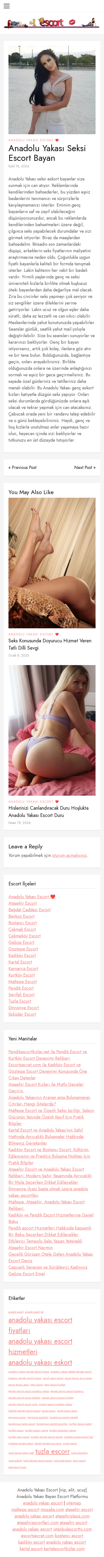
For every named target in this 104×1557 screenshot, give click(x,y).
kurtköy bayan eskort (80, 1424)
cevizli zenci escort (53, 1378)
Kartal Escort (20, 962)
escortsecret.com (37, 1536)
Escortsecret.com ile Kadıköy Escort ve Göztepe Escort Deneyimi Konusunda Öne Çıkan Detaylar (47, 1071)
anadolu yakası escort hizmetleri (40, 1346)
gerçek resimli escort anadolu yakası (28, 1391)
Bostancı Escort (22, 923)
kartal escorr (49, 1411)
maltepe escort (25, 1509)
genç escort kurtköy (55, 1384)
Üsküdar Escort (22, 1014)
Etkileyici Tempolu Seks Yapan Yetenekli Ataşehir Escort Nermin (45, 1244)
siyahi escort (70, 1443)
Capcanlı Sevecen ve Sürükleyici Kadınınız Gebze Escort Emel (48, 1270)
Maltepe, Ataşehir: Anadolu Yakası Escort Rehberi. (46, 1205)
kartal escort (31, 1549)
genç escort (36, 1384)
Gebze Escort (21, 942)
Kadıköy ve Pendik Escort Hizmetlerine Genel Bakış (50, 1218)
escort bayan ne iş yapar (78, 1378)
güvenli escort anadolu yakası (55, 1404)
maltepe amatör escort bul (78, 1437)
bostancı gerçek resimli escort (25, 1378)
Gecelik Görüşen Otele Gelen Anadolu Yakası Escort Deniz (50, 1257)
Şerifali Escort (21, 995)
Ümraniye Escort (23, 1008)
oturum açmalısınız (69, 855)
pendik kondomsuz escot (48, 1443)
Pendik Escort (21, 988)
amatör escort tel (34, 1312)
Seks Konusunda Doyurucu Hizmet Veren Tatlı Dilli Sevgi (49, 644)
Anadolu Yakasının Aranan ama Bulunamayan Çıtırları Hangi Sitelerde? (49, 1100)
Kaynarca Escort (23, 968)
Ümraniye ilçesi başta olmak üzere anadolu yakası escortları (48, 1192)
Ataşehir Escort (22, 903)
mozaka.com (52, 1509)
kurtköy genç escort (19, 1437)
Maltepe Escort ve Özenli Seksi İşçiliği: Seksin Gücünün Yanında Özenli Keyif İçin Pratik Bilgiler (51, 1117)
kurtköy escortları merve (62, 1430)
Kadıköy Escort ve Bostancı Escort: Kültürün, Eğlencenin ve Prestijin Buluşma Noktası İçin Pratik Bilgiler (49, 1156)
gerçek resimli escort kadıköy (24, 1398)
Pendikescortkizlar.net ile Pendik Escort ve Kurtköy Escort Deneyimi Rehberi (47, 1055)
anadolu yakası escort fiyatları (40, 1325)
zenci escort (79, 1460)
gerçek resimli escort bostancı (67, 1391)
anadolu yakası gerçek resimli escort (28, 1371)
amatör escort (16, 1312)
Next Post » (85, 467)
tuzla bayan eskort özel (21, 1453)
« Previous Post (22, 467)
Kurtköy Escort (21, 975)
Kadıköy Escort (22, 955)
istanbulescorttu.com (72, 1529)
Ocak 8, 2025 (18, 655)
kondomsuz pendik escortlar (52, 1424)
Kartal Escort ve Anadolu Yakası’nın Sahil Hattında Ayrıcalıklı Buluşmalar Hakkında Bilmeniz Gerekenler (45, 1136)
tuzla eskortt (15, 1460)
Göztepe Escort (23, 949)
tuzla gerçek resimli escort (37, 1460)
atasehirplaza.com (72, 1516)
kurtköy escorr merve (36, 1430)
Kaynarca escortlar (38, 1417)
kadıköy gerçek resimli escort (24, 1411)
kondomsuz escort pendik (64, 1417)
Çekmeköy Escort (24, 936)
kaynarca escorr (17, 1417)
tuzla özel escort (63, 1460)
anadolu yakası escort (43, 1503)
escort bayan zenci (18, 1384)
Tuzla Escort (19, 1001)
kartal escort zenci (67, 1411)
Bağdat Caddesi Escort (29, 910)
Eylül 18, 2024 (18, 166)
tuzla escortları (79, 1453)
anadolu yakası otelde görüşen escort (71, 1371)
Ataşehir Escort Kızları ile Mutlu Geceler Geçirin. (46, 1087)
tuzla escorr (52, 1451)
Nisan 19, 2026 (19, 822)
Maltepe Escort (22, 982)
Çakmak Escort (22, 929)
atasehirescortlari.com (38, 1523)
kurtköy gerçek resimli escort (47, 1437)
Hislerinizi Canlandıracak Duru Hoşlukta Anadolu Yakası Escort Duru (48, 812)
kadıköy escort (31, 1542)
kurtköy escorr (16, 1430)
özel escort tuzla (17, 1467)
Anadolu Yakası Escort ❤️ (33, 140)
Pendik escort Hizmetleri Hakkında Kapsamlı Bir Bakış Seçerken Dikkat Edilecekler (49, 1231)
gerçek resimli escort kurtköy (58, 1398)
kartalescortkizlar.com (64, 1549)
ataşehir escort (79, 1509)
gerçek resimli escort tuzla (23, 1404)
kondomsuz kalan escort (21, 1424)
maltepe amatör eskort (20, 1443)
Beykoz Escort (21, 916)
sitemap (73, 1503)
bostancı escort (69, 1536)
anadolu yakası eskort (40, 1362)
